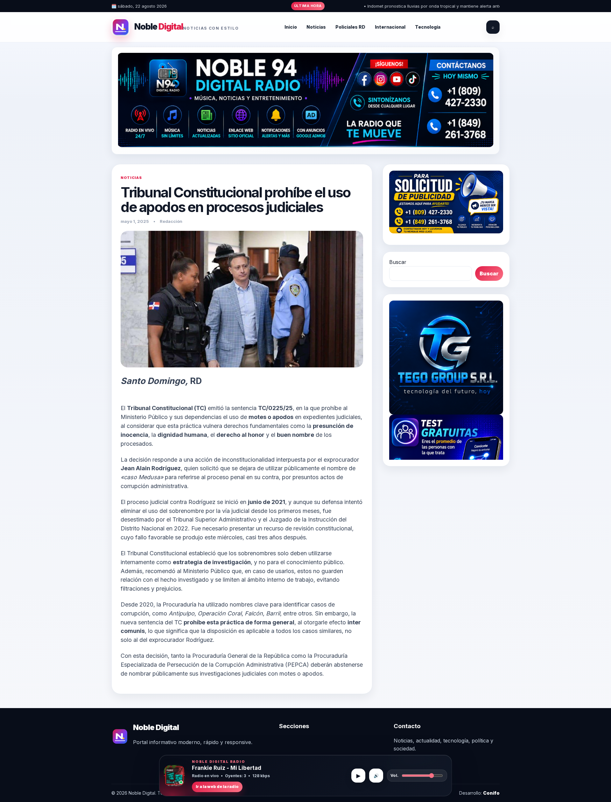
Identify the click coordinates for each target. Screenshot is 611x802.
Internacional (390, 27)
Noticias (316, 27)
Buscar (397, 262)
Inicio (290, 27)
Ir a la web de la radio (217, 786)
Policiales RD (350, 27)
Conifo (491, 793)
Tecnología (427, 27)
